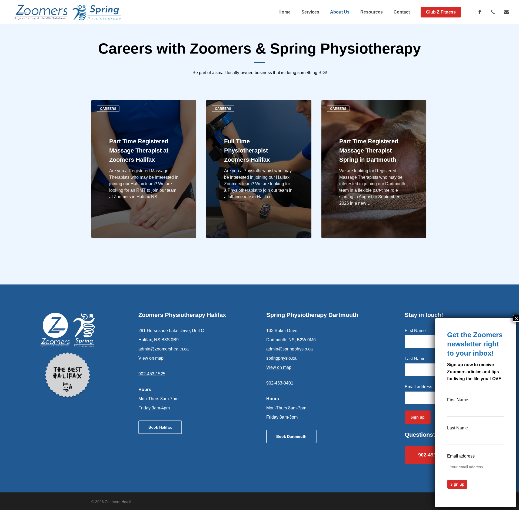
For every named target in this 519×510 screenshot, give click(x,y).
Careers (108, 109)
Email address (418, 387)
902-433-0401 (279, 383)
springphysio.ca (281, 358)
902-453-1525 (151, 374)
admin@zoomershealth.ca (163, 349)
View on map (151, 358)
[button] (160, 427)
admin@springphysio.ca (289, 349)
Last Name (415, 358)
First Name (415, 330)
